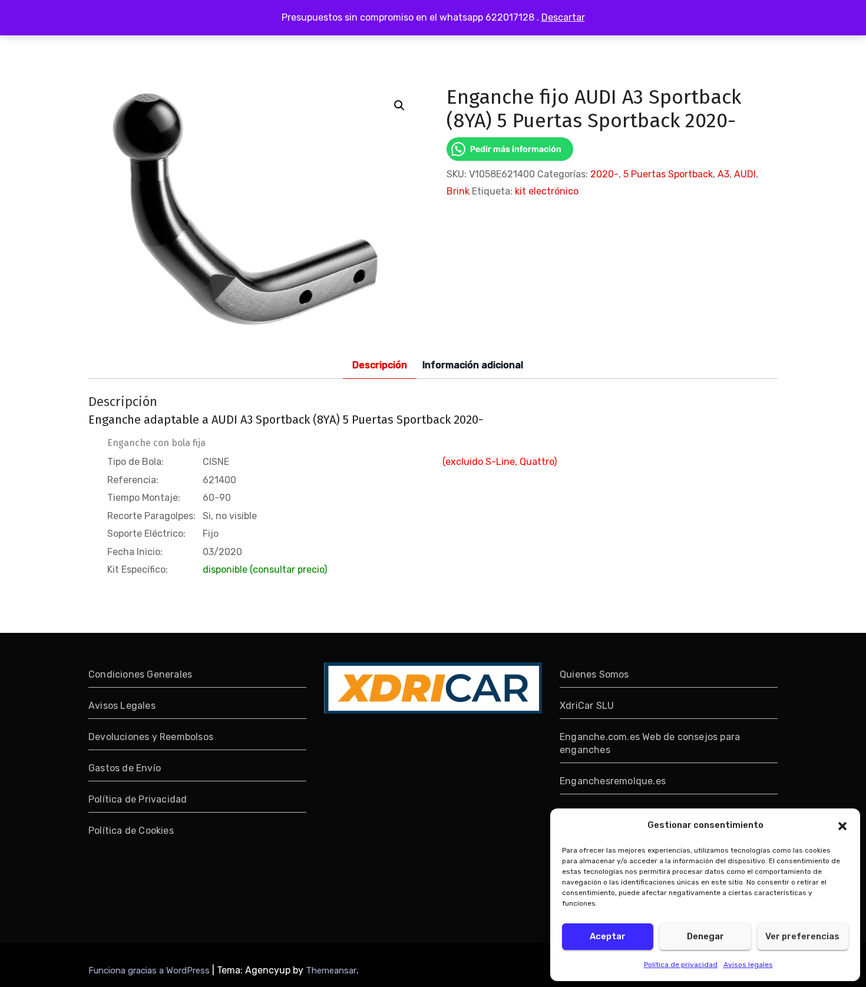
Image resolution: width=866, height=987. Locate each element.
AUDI (745, 174)
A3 (723, 174)
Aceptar (608, 936)
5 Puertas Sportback (668, 174)
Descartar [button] (563, 17)
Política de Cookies (131, 830)
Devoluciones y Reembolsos (150, 736)
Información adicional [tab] (472, 365)
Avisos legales (748, 964)
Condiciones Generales (140, 674)
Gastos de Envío (124, 768)
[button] (842, 825)
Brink (458, 191)
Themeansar (331, 970)
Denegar (705, 936)
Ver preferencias (802, 936)
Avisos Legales (122, 705)
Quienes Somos (594, 674)
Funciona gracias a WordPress (150, 970)
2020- (604, 174)
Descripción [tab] (379, 365)
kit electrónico (547, 191)
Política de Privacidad (137, 799)
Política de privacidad (681, 964)
